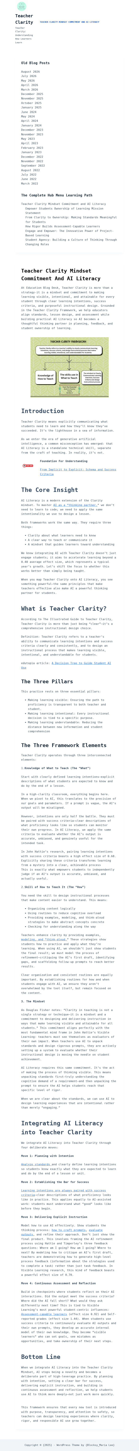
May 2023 (28, 138)
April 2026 (29, 85)
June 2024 (28, 112)
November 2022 (32, 161)
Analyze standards (36, 1164)
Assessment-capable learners (44, 1314)
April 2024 (29, 120)
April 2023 (29, 143)
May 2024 (28, 116)
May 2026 (28, 80)
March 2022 (29, 183)
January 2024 (31, 125)
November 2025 (32, 98)
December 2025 (32, 94)
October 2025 (31, 103)
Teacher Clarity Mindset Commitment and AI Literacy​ (69, 22)
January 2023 (31, 152)
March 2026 (29, 89)
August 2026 (30, 71)
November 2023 (32, 134)
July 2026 (28, 76)
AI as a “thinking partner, (75, 505)
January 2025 (31, 107)
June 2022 (28, 179)
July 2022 (28, 174)
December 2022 (32, 156)
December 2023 (32, 129)
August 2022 (30, 170)
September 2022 (33, 165)
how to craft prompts (69, 1230)
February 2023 (32, 147)
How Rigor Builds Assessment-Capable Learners (62, 226)
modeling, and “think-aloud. (44, 939)
